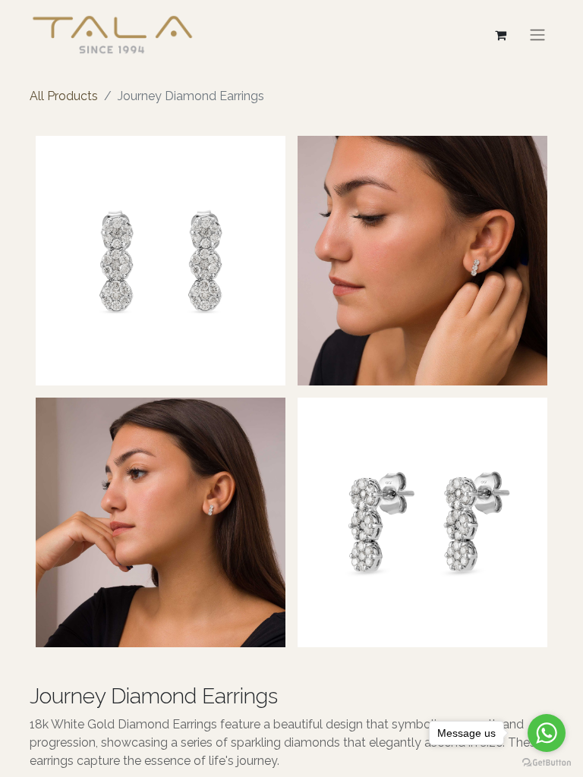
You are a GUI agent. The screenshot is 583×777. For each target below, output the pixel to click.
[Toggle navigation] (537, 34)
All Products (64, 96)
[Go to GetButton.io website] (546, 761)
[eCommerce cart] (500, 35)
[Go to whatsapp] (547, 733)
